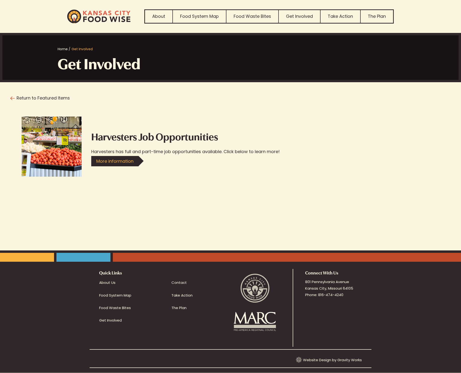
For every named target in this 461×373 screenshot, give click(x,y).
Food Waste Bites (252, 16)
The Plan (377, 16)
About (158, 16)
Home (63, 49)
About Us (107, 282)
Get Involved (299, 16)
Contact (179, 282)
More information (114, 161)
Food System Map (199, 16)
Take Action (340, 16)
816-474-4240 (330, 294)
